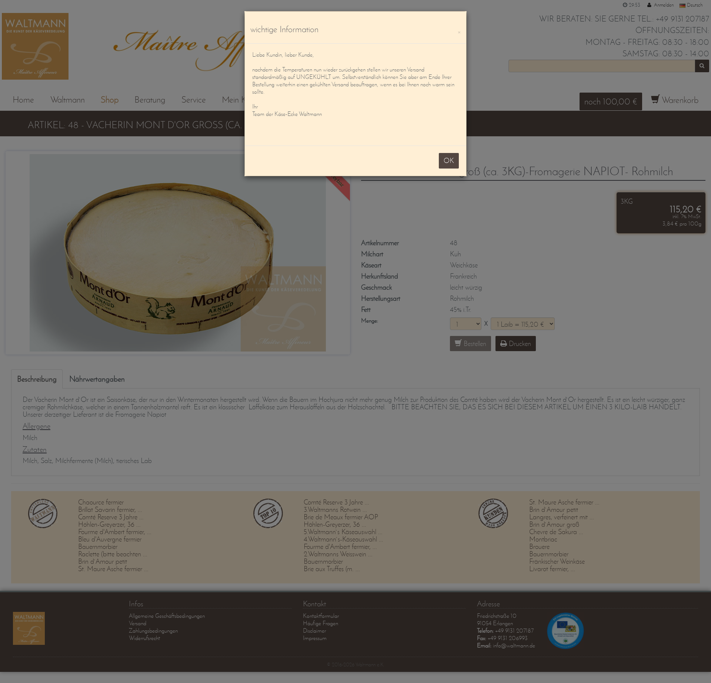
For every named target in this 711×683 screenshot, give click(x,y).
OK (449, 160)
